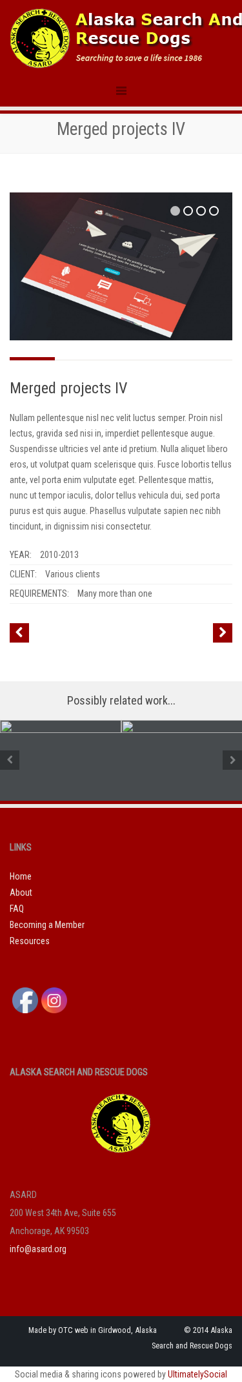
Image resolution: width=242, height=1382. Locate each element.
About (21, 892)
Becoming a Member (47, 925)
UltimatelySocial (197, 1374)
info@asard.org (38, 1249)
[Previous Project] (19, 633)
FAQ (17, 908)
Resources (30, 941)
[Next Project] (222, 633)
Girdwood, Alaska (127, 1330)
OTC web (73, 1330)
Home (21, 876)
